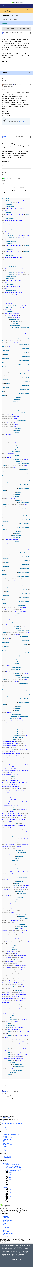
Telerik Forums (6, 5)
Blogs (5, 1142)
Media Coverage (8, 1222)
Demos (5, 1136)
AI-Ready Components (15, 1123)
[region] (16, 1255)
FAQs (4, 1151)
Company (6, 1216)
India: (13, 1167)
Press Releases (7, 1220)
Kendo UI (2, 1120)
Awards (5, 1219)
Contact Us (6, 1163)
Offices (5, 1225)
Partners (5, 1146)
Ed (4, 32)
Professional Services (9, 1145)
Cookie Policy (22, 1253)
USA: (13, 1164)
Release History (8, 1139)
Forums (5, 1140)
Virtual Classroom (8, 1148)
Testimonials (7, 1157)
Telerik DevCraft (5, 1117)
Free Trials (6, 1127)
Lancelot (6, 178)
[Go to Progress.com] (5, 1206)
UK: (13, 1166)
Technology (6, 1217)
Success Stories (8, 1156)
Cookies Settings (16, 1264)
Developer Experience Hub (11, 1134)
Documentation (7, 1137)
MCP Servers (4, 1123)
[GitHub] (7, 1183)
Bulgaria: (14, 1169)
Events (5, 1149)
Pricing (5, 1129)
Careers (5, 1223)
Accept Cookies (16, 1259)
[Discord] (7, 1185)
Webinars (6, 1143)
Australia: (14, 1170)
